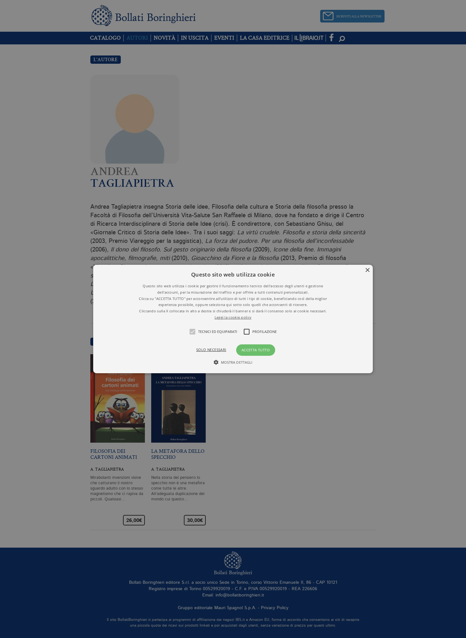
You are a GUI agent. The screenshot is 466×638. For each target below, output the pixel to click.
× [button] (367, 270)
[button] (233, 319)
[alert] (233, 319)
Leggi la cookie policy (233, 317)
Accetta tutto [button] (256, 350)
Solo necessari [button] (211, 349)
